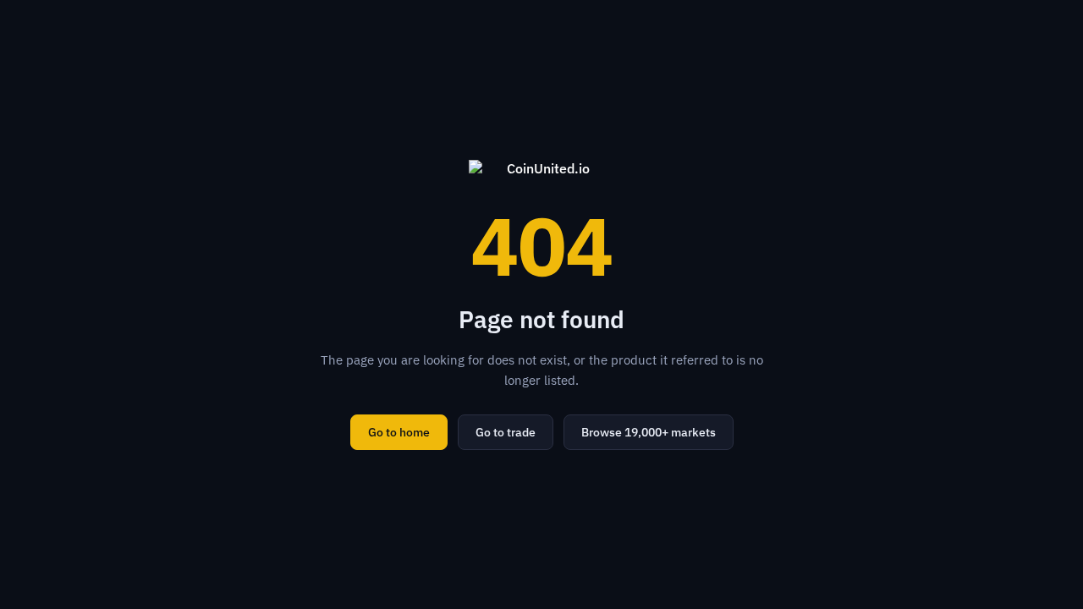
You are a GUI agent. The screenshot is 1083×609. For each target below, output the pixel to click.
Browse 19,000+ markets (648, 432)
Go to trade (506, 432)
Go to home (399, 432)
